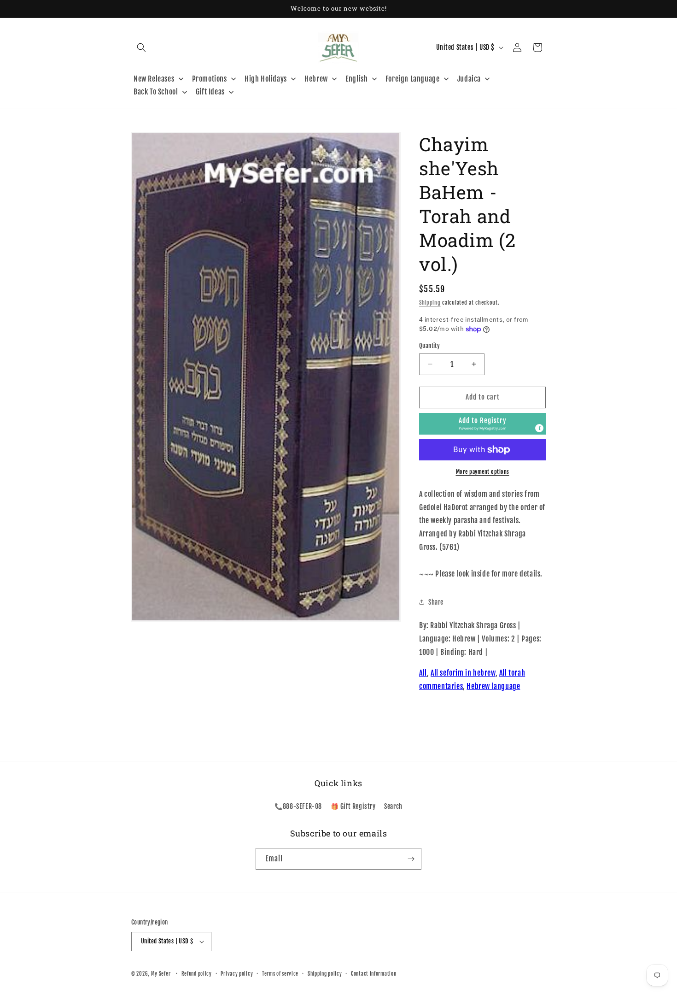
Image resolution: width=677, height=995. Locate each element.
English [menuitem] (356, 78)
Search (393, 806)
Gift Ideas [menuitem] (210, 91)
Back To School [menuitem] (156, 91)
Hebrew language (493, 686)
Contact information (373, 974)
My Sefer (161, 974)
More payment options (482, 471)
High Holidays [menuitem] (266, 78)
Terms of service (280, 974)
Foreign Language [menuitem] (412, 78)
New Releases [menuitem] (154, 78)
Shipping (430, 302)
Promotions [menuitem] (209, 78)
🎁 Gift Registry (353, 806)
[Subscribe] (411, 859)
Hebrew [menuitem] (316, 78)
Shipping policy (325, 974)
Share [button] (436, 602)
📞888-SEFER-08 (298, 806)
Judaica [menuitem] (469, 78)
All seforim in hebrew (463, 672)
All (423, 672)
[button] (141, 47)
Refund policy (196, 974)
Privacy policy (237, 974)
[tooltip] (539, 428)
